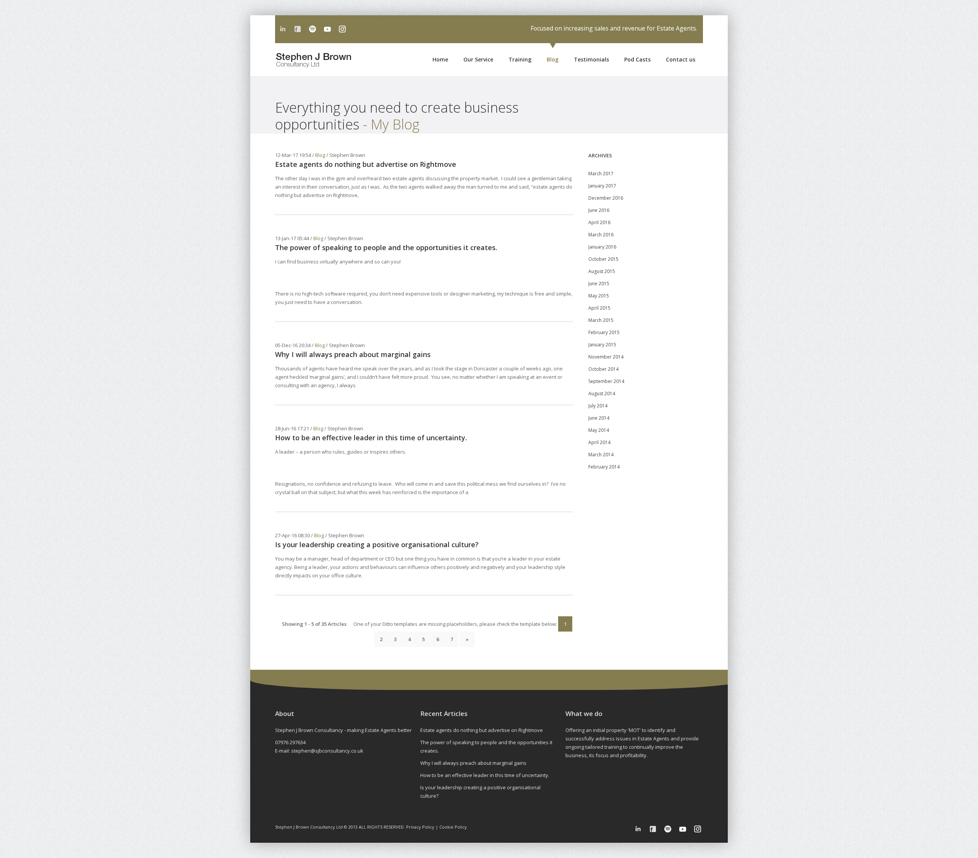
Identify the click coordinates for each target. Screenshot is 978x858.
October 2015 (603, 259)
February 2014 (604, 467)
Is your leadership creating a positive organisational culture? (377, 544)
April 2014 (599, 442)
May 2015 (598, 295)
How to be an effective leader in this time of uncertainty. (371, 437)
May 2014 (598, 430)
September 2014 (606, 381)
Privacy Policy (420, 827)
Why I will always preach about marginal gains (353, 354)
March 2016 (601, 234)
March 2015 (601, 320)
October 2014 (603, 369)
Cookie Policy (453, 827)
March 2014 (601, 454)
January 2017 (602, 186)
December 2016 (605, 198)
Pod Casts (637, 59)
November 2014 (605, 357)
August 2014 (601, 393)
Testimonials (591, 59)
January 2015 (602, 344)
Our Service (478, 59)
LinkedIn (282, 29)
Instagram (342, 29)
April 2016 (599, 222)
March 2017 (601, 173)
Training (519, 59)
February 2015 (604, 332)
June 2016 (598, 210)
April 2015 (599, 308)
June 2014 (598, 418)
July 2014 (597, 405)
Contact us (680, 59)
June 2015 (598, 283)
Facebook (297, 29)
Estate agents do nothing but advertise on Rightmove (365, 164)
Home (440, 59)
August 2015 (601, 271)
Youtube (327, 29)
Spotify (312, 29)
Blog (553, 59)
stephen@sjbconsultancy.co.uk (327, 750)
